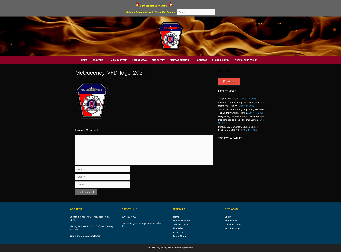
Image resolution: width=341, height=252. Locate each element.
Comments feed (233, 224)
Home (84, 60)
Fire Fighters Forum (246, 60)
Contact (202, 60)
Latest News (139, 60)
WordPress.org (232, 228)
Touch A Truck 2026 (228, 98)
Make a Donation (179, 60)
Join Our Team (119, 60)
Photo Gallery (220, 60)
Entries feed (231, 220)
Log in (228, 216)
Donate (231, 82)
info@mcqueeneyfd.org (88, 236)
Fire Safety (158, 60)
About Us (98, 60)
